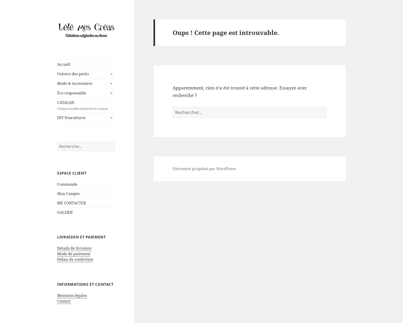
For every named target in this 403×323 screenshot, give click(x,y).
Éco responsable (71, 93)
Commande (67, 184)
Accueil (63, 64)
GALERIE (65, 212)
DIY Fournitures (71, 117)
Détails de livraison (74, 248)
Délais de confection (75, 259)
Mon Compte (68, 193)
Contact (64, 301)
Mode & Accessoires (74, 83)
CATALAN (82, 105)
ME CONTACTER (71, 203)
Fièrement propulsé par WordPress (204, 168)
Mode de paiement (73, 253)
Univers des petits (73, 73)
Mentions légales (72, 295)
